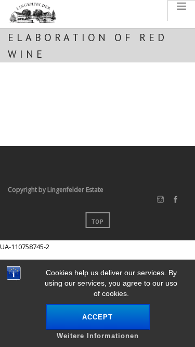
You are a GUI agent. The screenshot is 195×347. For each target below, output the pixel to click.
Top (97, 221)
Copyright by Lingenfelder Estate (55, 189)
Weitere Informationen (98, 336)
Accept (97, 317)
